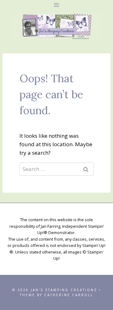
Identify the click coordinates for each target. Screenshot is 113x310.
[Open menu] (56, 5)
